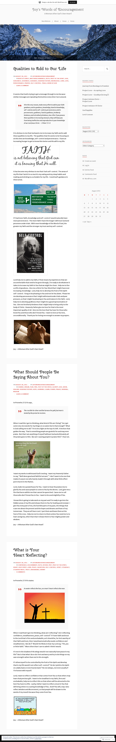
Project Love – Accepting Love (94, 90)
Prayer (27, 83)
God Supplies (87, 110)
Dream (26, 387)
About (56, 21)
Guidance (33, 81)
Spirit (59, 567)
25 (104, 212)
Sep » (89, 222)
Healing (16, 389)
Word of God (52, 83)
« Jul (84, 222)
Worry (42, 569)
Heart (15, 567)
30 (96, 216)
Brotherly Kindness (37, 78)
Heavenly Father (44, 81)
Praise (58, 389)
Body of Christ (23, 78)
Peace (34, 567)
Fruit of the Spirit (57, 78)
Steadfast (66, 567)
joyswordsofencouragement (44, 76)
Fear (31, 387)
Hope (35, 389)
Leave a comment (22, 85)
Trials (44, 83)
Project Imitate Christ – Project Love (91, 100)
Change (21, 387)
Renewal (65, 389)
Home (64, 21)
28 (88, 216)
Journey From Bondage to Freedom (95, 86)
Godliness (17, 81)
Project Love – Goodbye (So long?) (95, 95)
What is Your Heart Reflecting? (30, 552)
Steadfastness (18, 569)
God (66, 78)
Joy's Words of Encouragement (58, 9)
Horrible (41, 389)
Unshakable (35, 569)
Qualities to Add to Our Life (39, 68)
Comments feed (91, 174)
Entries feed (89, 170)
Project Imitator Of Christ (92, 106)
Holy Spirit (23, 567)
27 (84, 216)
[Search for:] (96, 69)
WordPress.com (90, 179)
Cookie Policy (38, 738)
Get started (72, 2)
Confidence (22, 565)
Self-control (36, 83)
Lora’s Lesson (87, 115)
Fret (50, 565)
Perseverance (18, 83)
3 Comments (20, 572)
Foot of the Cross (45, 387)
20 (84, 212)
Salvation (41, 567)
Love (67, 81)
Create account (90, 161)
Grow (65, 387)
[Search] (107, 69)
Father (45, 565)
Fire (35, 387)
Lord (62, 81)
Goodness (25, 81)
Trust (27, 569)
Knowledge (55, 81)
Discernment (32, 565)
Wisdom (16, 391)
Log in (87, 165)
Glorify (55, 387)
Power (52, 389)
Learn (47, 389)
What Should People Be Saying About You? (36, 374)
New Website (46, 21)
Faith (48, 78)
